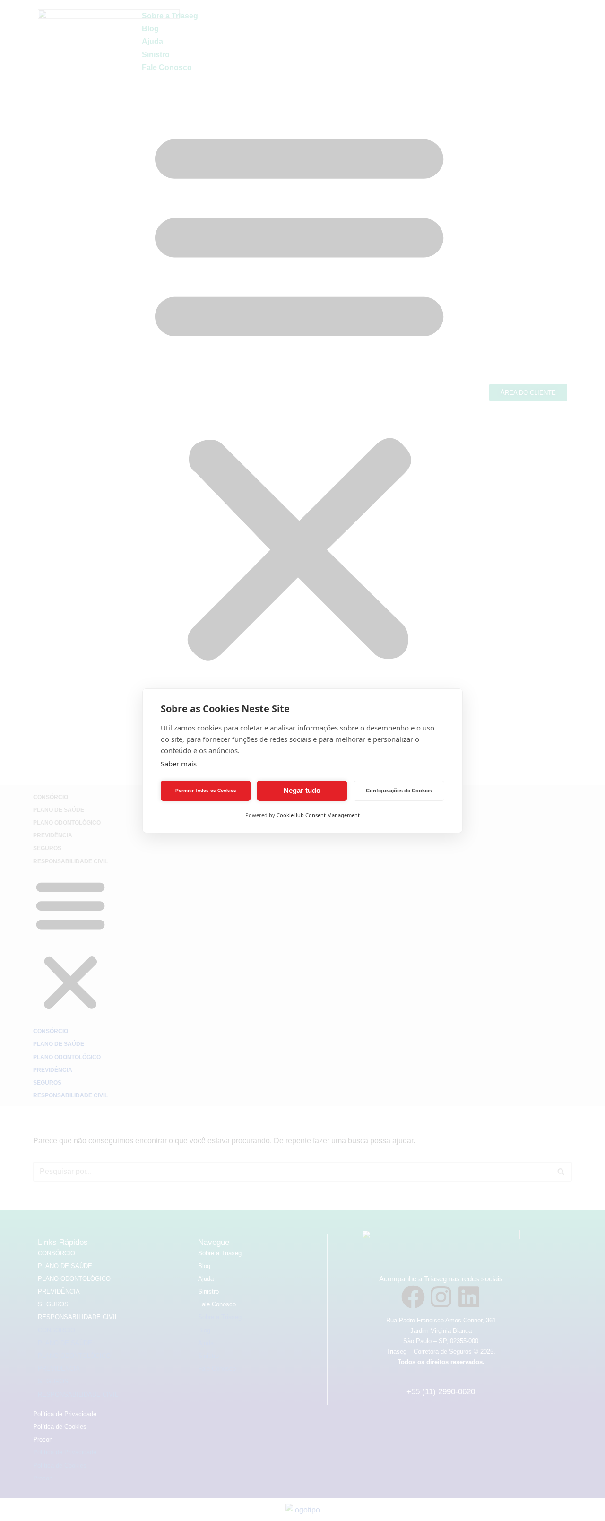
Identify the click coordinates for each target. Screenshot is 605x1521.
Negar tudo (302, 790)
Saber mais (179, 763)
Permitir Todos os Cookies (205, 790)
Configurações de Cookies (399, 790)
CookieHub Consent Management (318, 814)
